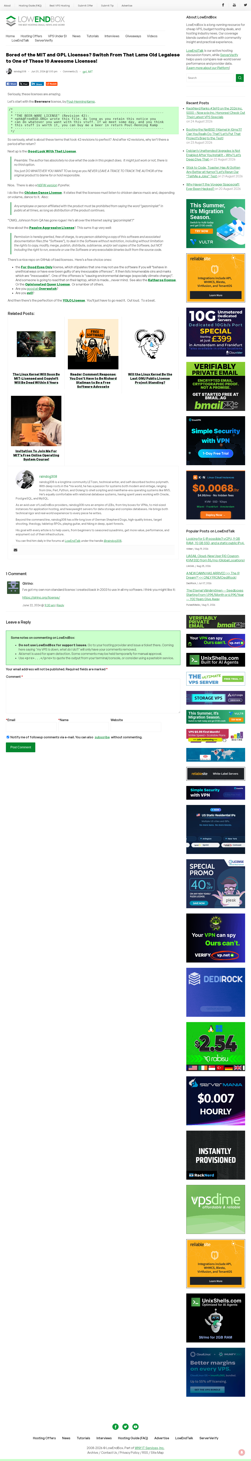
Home (10, 36)
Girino (27, 583)
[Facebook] (223, 5)
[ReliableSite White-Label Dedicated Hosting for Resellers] (215, 301)
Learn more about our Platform (208, 68)
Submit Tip (107, 5)
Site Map (157, 1453)
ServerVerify (44, 40)
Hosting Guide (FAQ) (30, 5)
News (77, 36)
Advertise (127, 5)
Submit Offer (85, 5)
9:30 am (50, 605)
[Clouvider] (215, 355)
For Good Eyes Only (36, 267)
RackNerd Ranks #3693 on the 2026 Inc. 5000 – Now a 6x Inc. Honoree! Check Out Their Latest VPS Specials (215, 112)
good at (42, 289)
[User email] (15, 550)
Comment (14, 677)
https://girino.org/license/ (41, 597)
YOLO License (74, 300)
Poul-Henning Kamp (81, 101)
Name (63, 720)
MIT (90, 71)
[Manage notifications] (242, 1452)
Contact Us (109, 1453)
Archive (92, 1453)
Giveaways (133, 36)
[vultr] (215, 247)
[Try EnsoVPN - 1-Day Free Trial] (215, 464)
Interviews (112, 36)
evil (30, 293)
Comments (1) (70, 71)
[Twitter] (245, 5)
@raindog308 (113, 540)
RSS (145, 1453)
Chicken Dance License (43, 193)
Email (10, 720)
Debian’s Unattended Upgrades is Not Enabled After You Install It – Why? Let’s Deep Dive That (213, 155)
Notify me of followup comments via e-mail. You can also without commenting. (76, 737)
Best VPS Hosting (60, 5)
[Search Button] (240, 78)
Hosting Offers (31, 36)
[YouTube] (234, 5)
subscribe (102, 737)
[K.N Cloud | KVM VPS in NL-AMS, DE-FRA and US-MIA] (215, 518)
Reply (60, 605)
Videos (152, 36)
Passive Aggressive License (51, 228)
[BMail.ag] (215, 410)
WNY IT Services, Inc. (149, 1448)
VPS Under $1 (57, 36)
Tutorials (92, 36)
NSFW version (47, 185)
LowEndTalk (20, 40)
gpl (85, 71)
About (7, 5)
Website (117, 720)
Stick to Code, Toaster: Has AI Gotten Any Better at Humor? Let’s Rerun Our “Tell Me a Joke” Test (213, 172)
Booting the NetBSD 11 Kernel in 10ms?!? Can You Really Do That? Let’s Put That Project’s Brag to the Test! (214, 134)
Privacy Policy (129, 1453)
